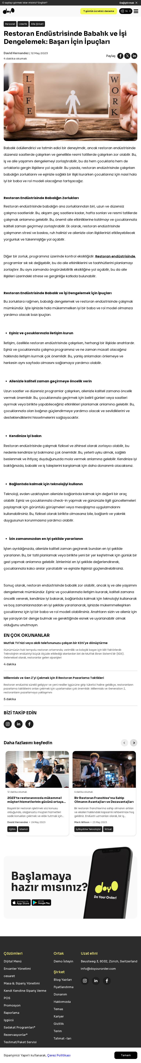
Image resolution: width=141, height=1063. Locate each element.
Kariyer (59, 1016)
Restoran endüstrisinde (115, 256)
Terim (58, 1031)
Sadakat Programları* (19, 1027)
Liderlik (23, 24)
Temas (58, 1009)
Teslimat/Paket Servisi (20, 1042)
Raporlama (11, 1013)
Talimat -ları (62, 1038)
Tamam (126, 1055)
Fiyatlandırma (63, 987)
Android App (41, 902)
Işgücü (9, 1020)
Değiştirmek (127, 2)
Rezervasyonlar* (16, 1035)
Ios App (21, 902)
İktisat (108, 829)
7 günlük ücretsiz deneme (98, 11)
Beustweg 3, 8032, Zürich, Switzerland (109, 961)
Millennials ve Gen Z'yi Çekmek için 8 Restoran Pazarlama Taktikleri (54, 678)
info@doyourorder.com (98, 969)
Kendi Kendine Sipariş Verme (25, 991)
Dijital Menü (13, 961)
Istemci (23, 829)
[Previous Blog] (124, 742)
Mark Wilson (81, 822)
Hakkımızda (62, 1002)
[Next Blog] (133, 742)
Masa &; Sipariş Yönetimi (22, 983)
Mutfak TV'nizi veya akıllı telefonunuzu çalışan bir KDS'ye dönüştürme (56, 643)
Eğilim (12, 829)
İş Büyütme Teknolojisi (88, 829)
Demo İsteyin (63, 961)
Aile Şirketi (37, 24)
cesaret (9, 976)
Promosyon (12, 1005)
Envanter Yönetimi (17, 969)
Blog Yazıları (63, 980)
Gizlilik (59, 1024)
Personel (10, 24)
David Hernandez (16, 53)
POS (7, 998)
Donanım (60, 994)
